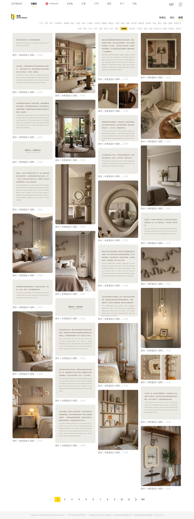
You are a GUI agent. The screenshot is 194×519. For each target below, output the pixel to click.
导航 (135, 4)
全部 (79, 29)
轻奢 (151, 29)
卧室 (83, 23)
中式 (90, 29)
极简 (165, 29)
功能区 (34, 4)
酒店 (172, 17)
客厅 (51, 23)
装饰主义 (158, 29)
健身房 (141, 23)
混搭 (145, 29)
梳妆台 (111, 23)
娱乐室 (134, 23)
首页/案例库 (16, 4)
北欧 (101, 29)
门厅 (41, 23)
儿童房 (90, 23)
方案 (83, 4)
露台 (160, 23)
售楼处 (162, 17)
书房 (117, 23)
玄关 (46, 23)
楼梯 (170, 23)
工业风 (139, 29)
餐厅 (73, 23)
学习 (122, 4)
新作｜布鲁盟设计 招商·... (24, 55)
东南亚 (124, 29)
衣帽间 (104, 23)
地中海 (132, 29)
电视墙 (67, 23)
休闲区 (148, 23)
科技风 (171, 29)
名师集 (70, 4)
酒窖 (128, 23)
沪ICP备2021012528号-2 (77, 515)
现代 (85, 29)
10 (121, 499)
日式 (95, 29)
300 (143, 499)
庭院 (165, 23)
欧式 (106, 29)
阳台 (154, 23)
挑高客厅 (58, 23)
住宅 (180, 17)
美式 (116, 29)
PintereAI (53, 4)
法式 (111, 29)
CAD (96, 3)
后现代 (178, 29)
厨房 (78, 23)
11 (129, 499)
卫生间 (97, 23)
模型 (109, 4)
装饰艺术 (177, 23)
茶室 (122, 23)
